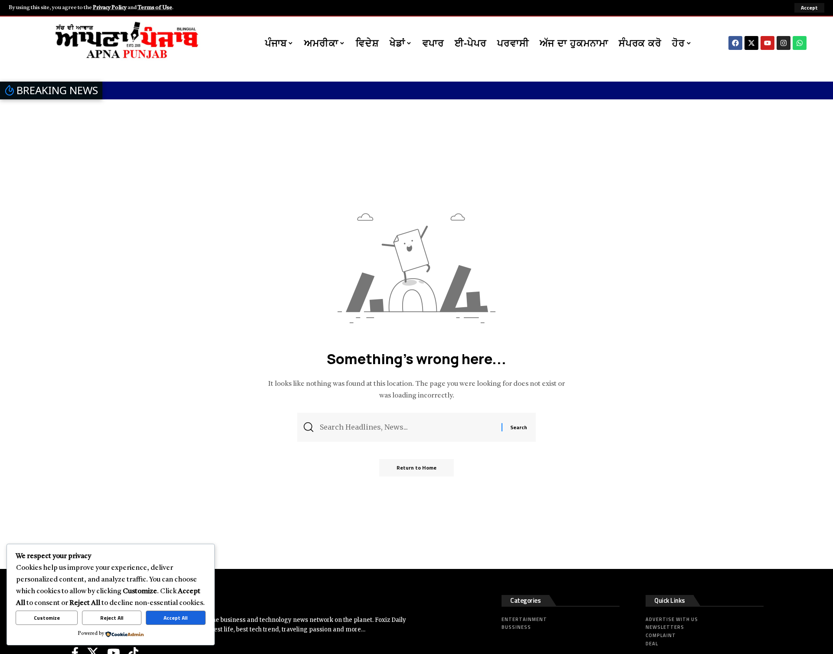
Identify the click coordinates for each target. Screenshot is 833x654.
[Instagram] (783, 43)
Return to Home (416, 467)
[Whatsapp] (800, 43)
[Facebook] (735, 43)
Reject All (111, 618)
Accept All (175, 618)
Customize (47, 618)
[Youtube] (767, 43)
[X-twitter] (751, 43)
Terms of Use (155, 7)
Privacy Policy (110, 7)
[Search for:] (407, 427)
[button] (809, 8)
